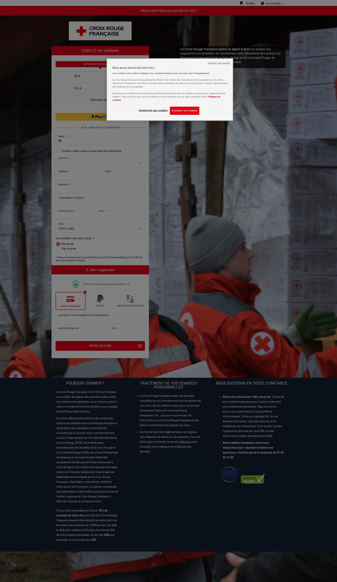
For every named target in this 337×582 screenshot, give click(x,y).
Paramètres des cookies (153, 110)
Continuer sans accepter (219, 63)
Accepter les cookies (184, 110)
